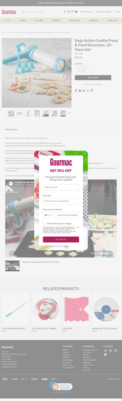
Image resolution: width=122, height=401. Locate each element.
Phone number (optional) (52, 209)
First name (47, 196)
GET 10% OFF (61, 239)
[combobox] (48, 215)
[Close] (85, 153)
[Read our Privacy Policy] (77, 227)
